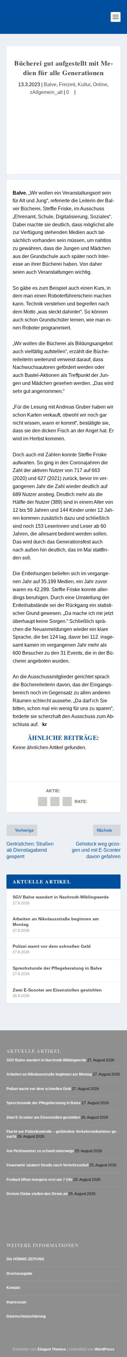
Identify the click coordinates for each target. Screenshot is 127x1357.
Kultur (84, 84)
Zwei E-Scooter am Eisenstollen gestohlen (57, 989)
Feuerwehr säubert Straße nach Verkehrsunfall (47, 1165)
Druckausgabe (19, 1273)
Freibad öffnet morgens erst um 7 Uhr (39, 1179)
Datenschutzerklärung (26, 1316)
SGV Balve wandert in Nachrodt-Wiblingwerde (61, 897)
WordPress (104, 1349)
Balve (50, 84)
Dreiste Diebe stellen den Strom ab (37, 1194)
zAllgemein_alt (46, 92)
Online (100, 84)
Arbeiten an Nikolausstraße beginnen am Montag (56, 921)
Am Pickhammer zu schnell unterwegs (40, 1151)
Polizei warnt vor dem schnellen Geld (52, 946)
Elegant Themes (52, 1349)
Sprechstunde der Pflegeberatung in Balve (57, 968)
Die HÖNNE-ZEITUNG (25, 1259)
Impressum (16, 1302)
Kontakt (13, 1288)
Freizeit (67, 84)
